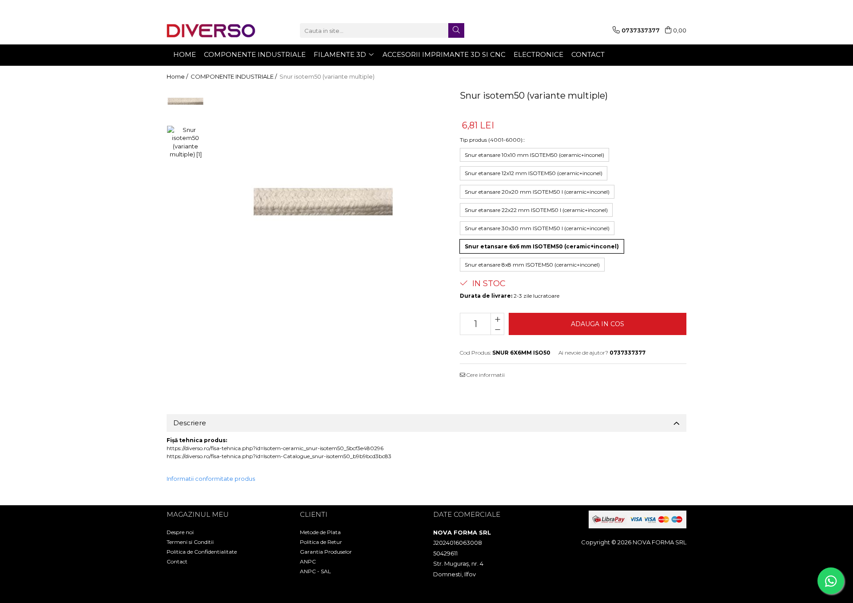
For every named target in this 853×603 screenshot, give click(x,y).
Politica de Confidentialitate (202, 551)
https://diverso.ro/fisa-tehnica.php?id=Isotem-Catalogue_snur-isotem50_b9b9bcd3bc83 (279, 456)
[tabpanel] (323, 202)
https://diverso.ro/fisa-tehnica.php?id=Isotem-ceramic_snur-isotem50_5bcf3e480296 (275, 448)
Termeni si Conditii (190, 542)
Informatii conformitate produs (211, 478)
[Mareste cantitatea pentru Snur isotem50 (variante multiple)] (497, 318)
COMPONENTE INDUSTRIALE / (234, 76)
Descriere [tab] (189, 423)
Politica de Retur (321, 542)
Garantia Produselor (326, 551)
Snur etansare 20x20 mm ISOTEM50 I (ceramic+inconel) (537, 191)
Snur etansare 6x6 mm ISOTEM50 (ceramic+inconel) (542, 246)
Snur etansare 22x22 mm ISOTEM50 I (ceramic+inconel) (536, 210)
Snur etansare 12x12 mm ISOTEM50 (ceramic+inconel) (533, 173)
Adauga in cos (597, 324)
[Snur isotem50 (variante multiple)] (323, 202)
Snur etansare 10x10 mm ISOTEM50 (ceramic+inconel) (534, 155)
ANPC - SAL (315, 571)
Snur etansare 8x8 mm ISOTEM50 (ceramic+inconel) (532, 264)
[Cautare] (456, 30)
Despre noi (180, 532)
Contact (177, 561)
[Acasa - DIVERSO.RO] (211, 30)
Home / (178, 76)
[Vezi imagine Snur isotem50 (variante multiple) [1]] (185, 142)
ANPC (308, 561)
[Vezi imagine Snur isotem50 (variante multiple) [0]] (185, 101)
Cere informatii (485, 374)
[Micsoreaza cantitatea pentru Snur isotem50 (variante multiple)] (497, 329)
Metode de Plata (320, 532)
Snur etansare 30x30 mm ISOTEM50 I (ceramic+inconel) (537, 228)
